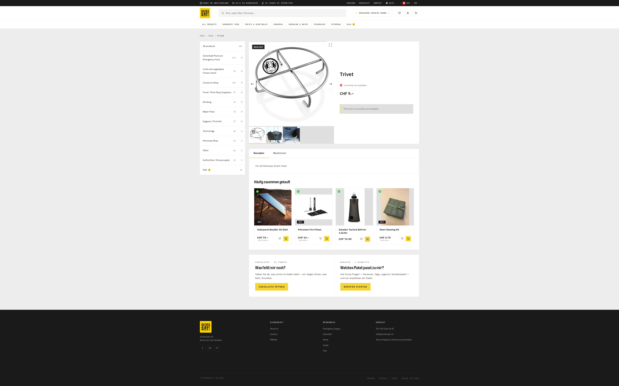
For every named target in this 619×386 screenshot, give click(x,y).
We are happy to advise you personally (394, 339)
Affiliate (273, 339)
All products (209, 24)
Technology (320, 24)
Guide (326, 345)
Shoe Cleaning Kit (389, 229)
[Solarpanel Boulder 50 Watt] (272, 206)
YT (217, 348)
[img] (257, 191)
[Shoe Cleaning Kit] (395, 206)
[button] (286, 238)
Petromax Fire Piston (309, 229)
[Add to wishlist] (279, 238)
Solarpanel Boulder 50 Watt (272, 229)
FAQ (325, 350)
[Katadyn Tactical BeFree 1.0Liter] (354, 206)
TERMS (394, 378)
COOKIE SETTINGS (410, 378)
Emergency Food (230, 24)
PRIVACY (383, 378)
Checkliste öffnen (272, 286)
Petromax (336, 24)
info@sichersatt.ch (384, 334)
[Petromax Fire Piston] (313, 206)
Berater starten (355, 286)
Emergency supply (331, 328)
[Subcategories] (242, 57)
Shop (210, 35)
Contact (378, 3)
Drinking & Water (298, 24)
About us (274, 328)
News (325, 339)
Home (202, 35)
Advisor (351, 3)
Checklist (364, 3)
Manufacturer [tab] (279, 153)
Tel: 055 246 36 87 (385, 328)
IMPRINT (371, 378)
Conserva (278, 24)
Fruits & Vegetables (256, 24)
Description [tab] (259, 153)
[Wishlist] (399, 13)
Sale (349, 24)
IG (210, 348)
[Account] (408, 13)
